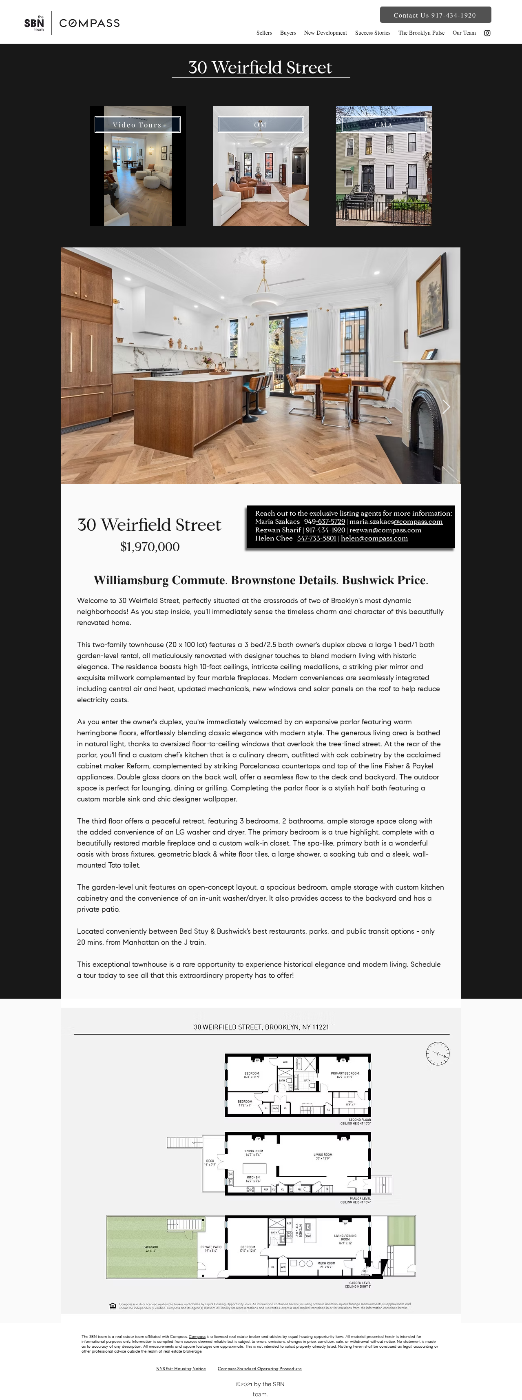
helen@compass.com (374, 538)
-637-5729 (330, 522)
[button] (435, 15)
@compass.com (418, 522)
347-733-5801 (316, 538)
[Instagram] (487, 33)
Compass (197, 1337)
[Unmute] (114, 215)
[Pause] (100, 215)
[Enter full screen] (182, 215)
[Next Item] (446, 407)
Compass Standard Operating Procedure (260, 1369)
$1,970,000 (150, 547)
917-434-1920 (325, 530)
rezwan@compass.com (385, 530)
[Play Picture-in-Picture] (168, 215)
